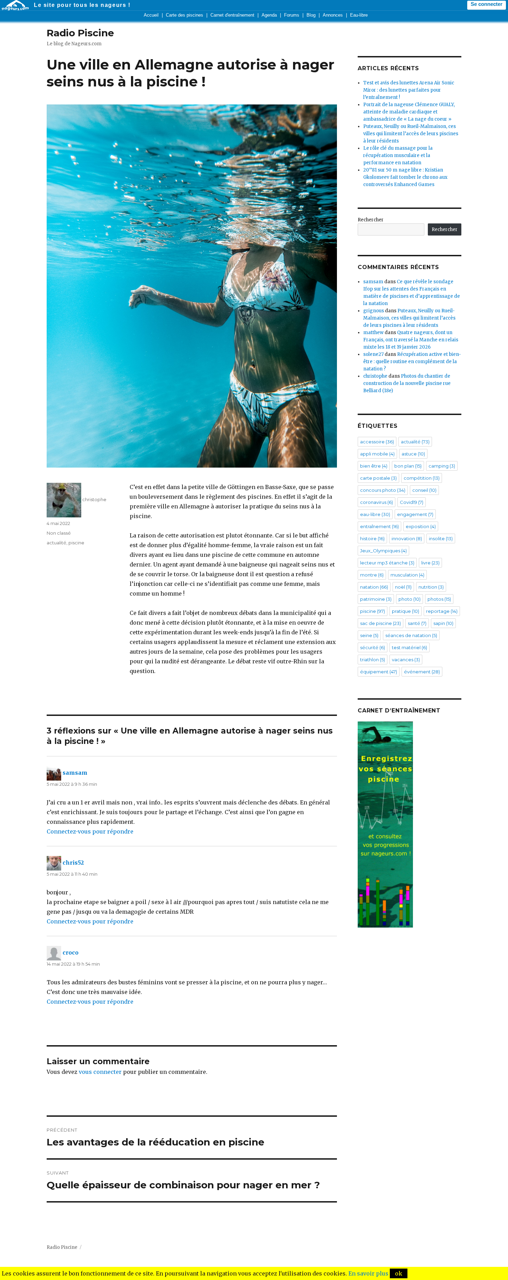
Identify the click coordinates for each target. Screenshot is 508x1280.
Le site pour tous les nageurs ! (82, 5)
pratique (405, 611)
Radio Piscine (80, 33)
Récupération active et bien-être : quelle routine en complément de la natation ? (412, 361)
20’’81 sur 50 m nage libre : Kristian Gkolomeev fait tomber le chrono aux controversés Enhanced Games (405, 177)
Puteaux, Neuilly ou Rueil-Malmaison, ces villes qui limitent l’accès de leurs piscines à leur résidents (410, 133)
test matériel (409, 647)
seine (369, 635)
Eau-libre (359, 15)
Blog (311, 15)
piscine (76, 542)
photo (409, 599)
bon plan (408, 466)
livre (430, 562)
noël (403, 587)
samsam (75, 773)
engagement (415, 514)
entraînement (379, 526)
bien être (373, 466)
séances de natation (411, 635)
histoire (372, 538)
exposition (421, 526)
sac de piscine (380, 623)
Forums (291, 15)
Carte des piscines (184, 15)
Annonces (333, 15)
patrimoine (376, 599)
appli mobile (377, 454)
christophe (94, 499)
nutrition (431, 587)
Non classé (59, 533)
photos (439, 599)
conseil (424, 490)
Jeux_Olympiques (383, 550)
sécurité (372, 647)
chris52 (73, 862)
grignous (373, 311)
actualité (56, 542)
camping (442, 466)
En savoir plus (368, 1273)
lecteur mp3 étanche (387, 562)
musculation (407, 575)
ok (398, 1273)
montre (372, 575)
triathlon (372, 659)
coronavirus (376, 502)
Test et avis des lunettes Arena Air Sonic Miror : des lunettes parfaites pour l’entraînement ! (408, 90)
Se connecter (486, 4)
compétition (422, 478)
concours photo (382, 490)
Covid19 (411, 502)
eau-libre (375, 514)
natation (374, 587)
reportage (442, 611)
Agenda (269, 15)
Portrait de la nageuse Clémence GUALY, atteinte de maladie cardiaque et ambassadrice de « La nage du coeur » (409, 112)
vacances (406, 659)
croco (70, 952)
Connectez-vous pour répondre (90, 831)
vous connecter (100, 1071)
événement (422, 671)
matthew (373, 332)
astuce (413, 454)
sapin (443, 623)
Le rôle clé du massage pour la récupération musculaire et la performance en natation (398, 155)
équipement (378, 671)
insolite (441, 538)
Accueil (151, 15)
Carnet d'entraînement (232, 15)
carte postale (378, 478)
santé (417, 623)
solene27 (373, 354)
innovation (407, 538)
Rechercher (371, 220)
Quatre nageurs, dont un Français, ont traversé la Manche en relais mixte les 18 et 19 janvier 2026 (410, 340)
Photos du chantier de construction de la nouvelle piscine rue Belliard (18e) (407, 383)
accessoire (377, 441)
